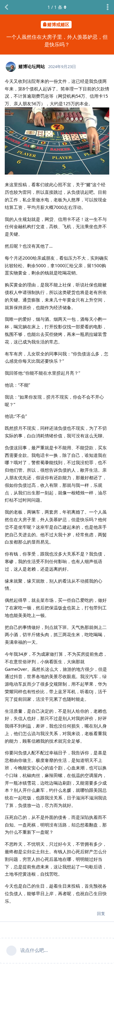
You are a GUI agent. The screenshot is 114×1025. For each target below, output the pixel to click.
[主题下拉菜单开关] (107, 7)
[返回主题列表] (6, 7)
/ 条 (55, 7)
